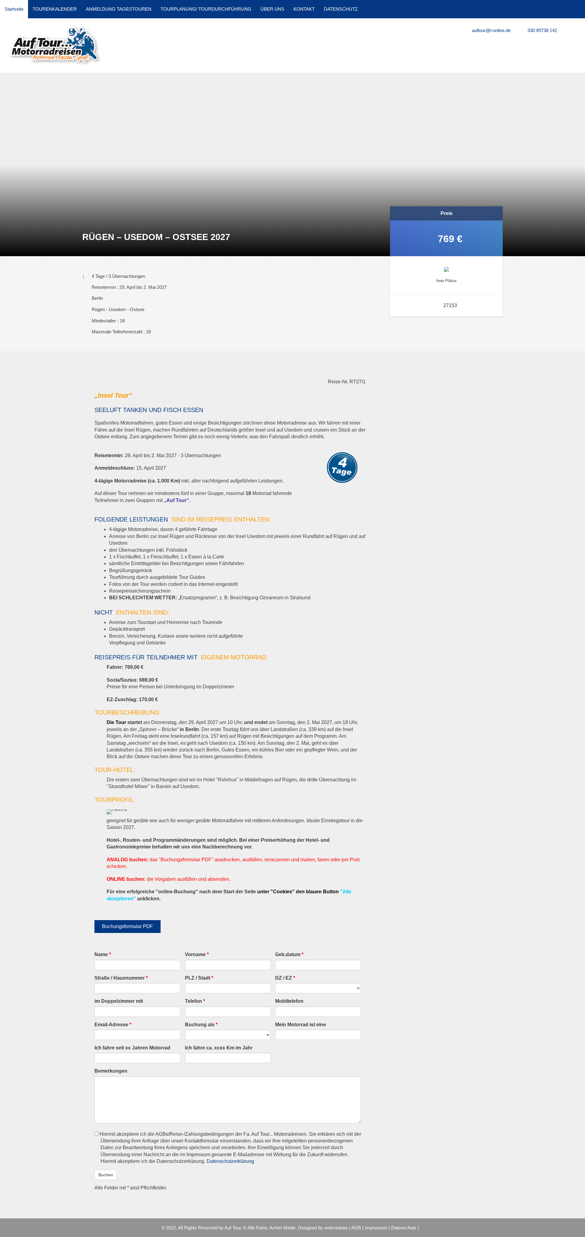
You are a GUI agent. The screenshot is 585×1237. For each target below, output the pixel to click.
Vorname (197, 954)
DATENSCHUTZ (341, 9)
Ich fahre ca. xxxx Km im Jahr (219, 1047)
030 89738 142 (541, 30)
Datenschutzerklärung (230, 1161)
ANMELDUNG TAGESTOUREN (118, 9)
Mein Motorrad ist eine (300, 1024)
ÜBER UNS (272, 9)
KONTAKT (304, 9)
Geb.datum (289, 954)
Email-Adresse (112, 1024)
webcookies (336, 1227)
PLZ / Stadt (199, 978)
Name (102, 954)
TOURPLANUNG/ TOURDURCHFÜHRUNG (206, 9)
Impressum (376, 1227)
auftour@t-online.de (491, 30)
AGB (356, 1227)
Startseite (14, 9)
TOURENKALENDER (55, 9)
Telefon (195, 1001)
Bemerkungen (110, 1071)
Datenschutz (404, 1227)
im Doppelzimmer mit (118, 1001)
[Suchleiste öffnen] (577, 9)
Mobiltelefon (289, 1001)
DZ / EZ (285, 978)
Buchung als (201, 1024)
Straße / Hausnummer (121, 978)
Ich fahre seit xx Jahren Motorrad (132, 1047)
